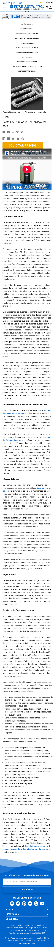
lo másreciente (27, 24)
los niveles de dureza (34, 849)
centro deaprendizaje (27, 71)
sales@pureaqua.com (27, 943)
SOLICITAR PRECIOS (23, 145)
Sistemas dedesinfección (27, 62)
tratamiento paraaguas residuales (27, 66)
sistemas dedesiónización (27, 52)
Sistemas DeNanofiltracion (27, 33)
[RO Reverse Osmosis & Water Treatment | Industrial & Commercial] (27, 2)
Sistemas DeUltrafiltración (27, 38)
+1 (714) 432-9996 (39, 941)
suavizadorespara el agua (27, 48)
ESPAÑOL (47, 2)
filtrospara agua (27, 43)
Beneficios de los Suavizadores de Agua (24, 114)
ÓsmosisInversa (27, 29)
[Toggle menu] (6, 10)
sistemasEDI (27, 57)
